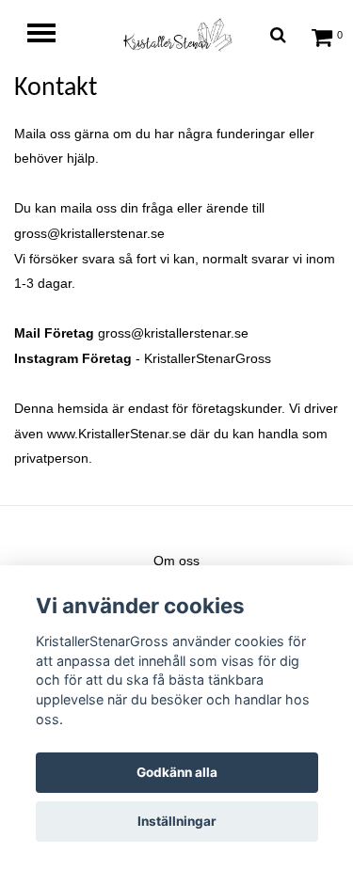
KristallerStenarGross (207, 358)
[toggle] (50, 35)
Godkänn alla (176, 772)
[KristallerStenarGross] (176, 34)
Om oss (176, 560)
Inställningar (177, 821)
